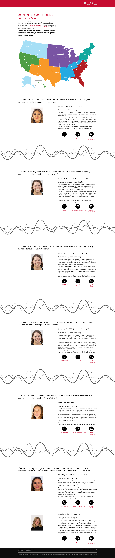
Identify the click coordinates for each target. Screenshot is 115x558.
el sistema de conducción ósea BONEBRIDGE (38, 26)
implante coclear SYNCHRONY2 (35, 25)
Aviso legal (95, 549)
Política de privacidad (87, 549)
